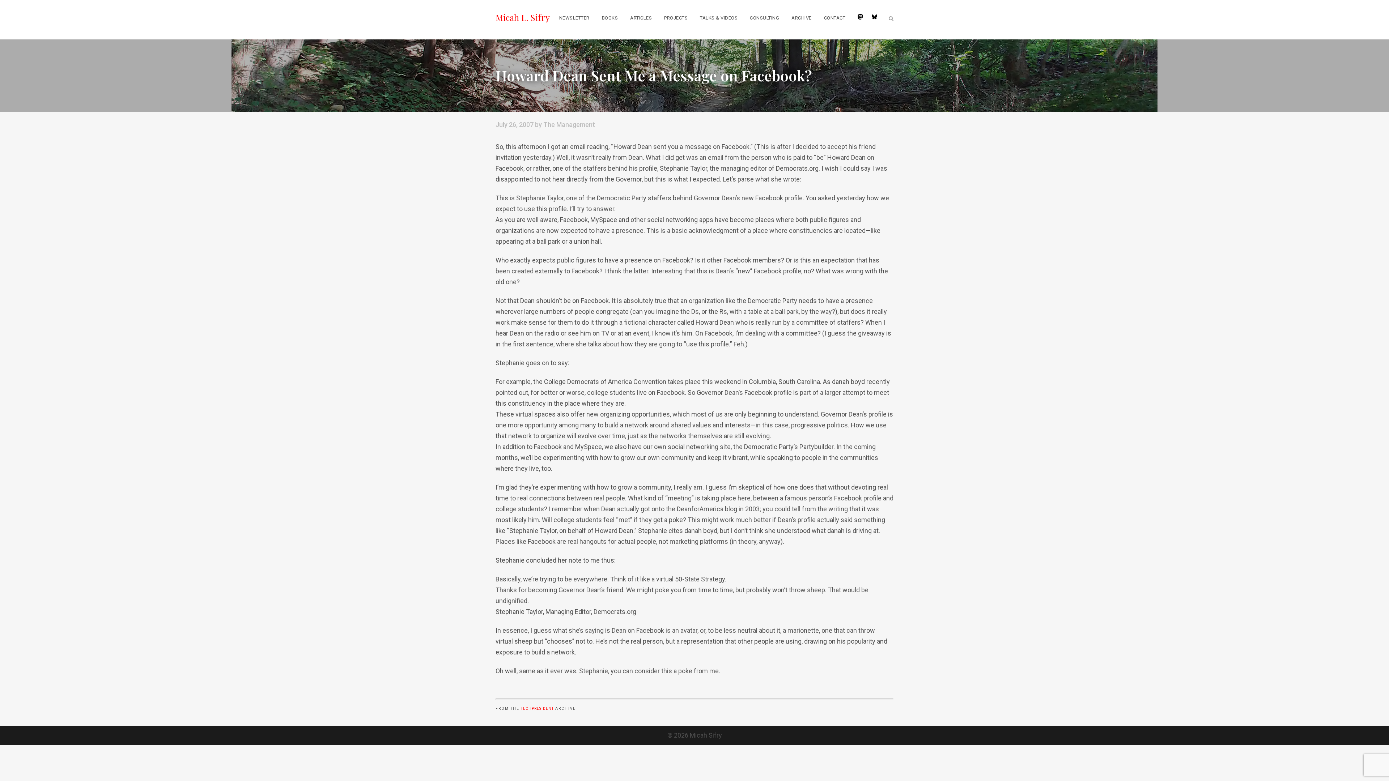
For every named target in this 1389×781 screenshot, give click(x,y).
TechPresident (537, 708)
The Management (569, 124)
